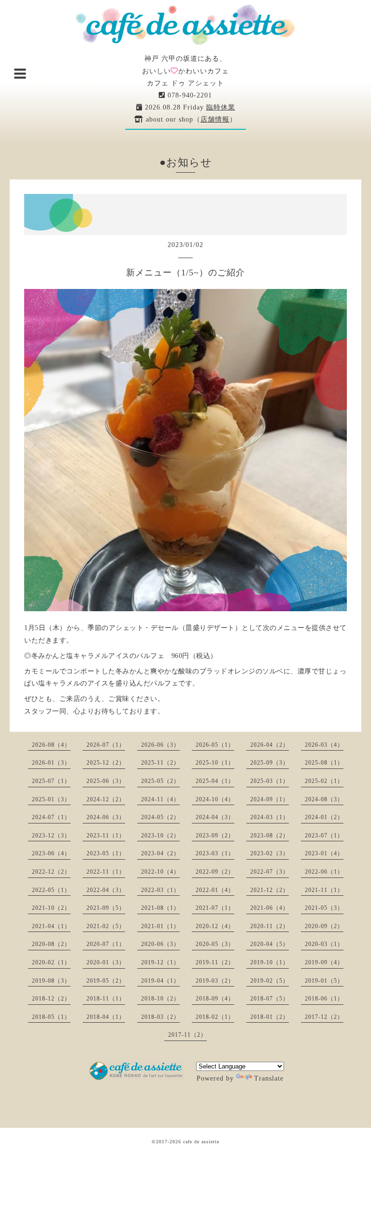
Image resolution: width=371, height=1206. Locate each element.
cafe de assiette (201, 1141)
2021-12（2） (269, 890)
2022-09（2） (215, 871)
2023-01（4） (324, 853)
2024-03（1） (269, 817)
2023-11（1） (105, 835)
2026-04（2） (269, 744)
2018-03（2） (160, 1017)
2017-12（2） (324, 1017)
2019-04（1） (160, 980)
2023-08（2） (269, 835)
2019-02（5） (269, 980)
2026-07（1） (105, 744)
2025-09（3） (269, 762)
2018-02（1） (215, 1017)
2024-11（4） (160, 799)
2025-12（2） (105, 762)
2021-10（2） (51, 907)
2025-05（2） (160, 781)
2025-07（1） (51, 781)
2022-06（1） (324, 871)
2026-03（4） (324, 744)
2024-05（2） (160, 817)
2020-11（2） (269, 926)
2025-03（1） (269, 781)
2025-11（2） (160, 762)
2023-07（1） (324, 835)
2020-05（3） (215, 944)
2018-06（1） (324, 998)
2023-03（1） (215, 853)
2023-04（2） (160, 853)
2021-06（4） (269, 907)
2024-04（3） (215, 817)
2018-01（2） (269, 1017)
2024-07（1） (51, 817)
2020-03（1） (324, 944)
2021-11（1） (324, 890)
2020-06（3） (160, 944)
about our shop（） (190, 119)
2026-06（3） (160, 744)
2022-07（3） (269, 871)
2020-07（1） (105, 944)
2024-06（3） (105, 817)
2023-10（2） (160, 835)
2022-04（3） (105, 890)
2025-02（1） (324, 781)
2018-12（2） (51, 998)
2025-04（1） (215, 781)
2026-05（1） (215, 744)
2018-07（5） (269, 998)
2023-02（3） (269, 853)
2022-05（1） (51, 890)
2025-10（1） (215, 762)
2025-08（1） (324, 762)
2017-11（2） (187, 1034)
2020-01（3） (105, 962)
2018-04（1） (105, 1017)
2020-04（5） (269, 944)
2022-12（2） (51, 871)
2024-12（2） (105, 799)
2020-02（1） (51, 962)
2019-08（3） (51, 980)
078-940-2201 (188, 95)
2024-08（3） (324, 799)
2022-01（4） (215, 890)
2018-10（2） (160, 998)
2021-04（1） (51, 926)
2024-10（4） (215, 799)
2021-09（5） (105, 907)
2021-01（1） (160, 926)
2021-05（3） (324, 907)
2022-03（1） (160, 890)
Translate (269, 1078)
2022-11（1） (105, 871)
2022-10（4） (160, 871)
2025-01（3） (51, 799)
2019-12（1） (160, 962)
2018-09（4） (215, 998)
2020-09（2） (324, 926)
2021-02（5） (105, 926)
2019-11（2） (215, 962)
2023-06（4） (51, 853)
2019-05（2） (105, 980)
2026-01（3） (51, 762)
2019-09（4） (324, 962)
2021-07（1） (215, 907)
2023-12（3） (51, 835)
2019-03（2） (215, 980)
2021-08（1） (160, 907)
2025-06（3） (105, 781)
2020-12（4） (215, 926)
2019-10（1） (269, 962)
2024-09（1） (269, 799)
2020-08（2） (51, 944)
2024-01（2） (324, 817)
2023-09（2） (215, 835)
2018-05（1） (51, 1017)
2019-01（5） (324, 980)
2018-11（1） (105, 998)
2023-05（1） (105, 853)
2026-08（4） (51, 744)
